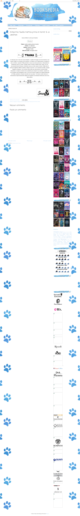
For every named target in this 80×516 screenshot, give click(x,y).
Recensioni (29, 25)
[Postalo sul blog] (23, 100)
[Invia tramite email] (22, 100)
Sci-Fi (59, 240)
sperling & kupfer (68, 244)
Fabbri (70, 233)
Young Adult (66, 241)
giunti (62, 242)
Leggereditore (69, 236)
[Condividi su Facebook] (25, 100)
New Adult (66, 237)
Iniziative (62, 235)
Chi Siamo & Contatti (58, 25)
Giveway (60, 234)
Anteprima (15, 101)
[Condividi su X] (24, 100)
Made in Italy (61, 237)
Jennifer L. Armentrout (62, 236)
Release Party (69, 239)
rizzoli (54, 244)
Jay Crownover (67, 235)
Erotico (68, 233)
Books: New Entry (66, 231)
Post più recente (12, 140)
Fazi (58, 234)
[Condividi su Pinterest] (27, 100)
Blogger (47, 513)
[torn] (57, 61)
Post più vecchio (47, 140)
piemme (70, 242)
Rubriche (37, 25)
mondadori (66, 242)
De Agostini (63, 233)
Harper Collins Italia (67, 234)
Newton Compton (24, 101)
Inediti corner (56, 235)
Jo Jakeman (19, 101)
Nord (59, 239)
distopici (58, 242)
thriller (39, 101)
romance (58, 244)
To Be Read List (64, 240)
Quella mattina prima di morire (32, 101)
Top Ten (70, 240)
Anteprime (21, 25)
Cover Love (58, 233)
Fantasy (54, 234)
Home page (12, 25)
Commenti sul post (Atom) (16, 143)
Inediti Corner (46, 25)
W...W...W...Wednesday (57, 241)
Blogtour (61, 231)
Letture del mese (56, 237)
